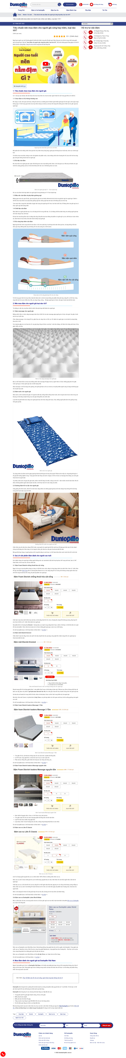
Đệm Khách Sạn (71, 10)
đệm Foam (25, 570)
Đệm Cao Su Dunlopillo (55, 12)
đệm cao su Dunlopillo (73, 900)
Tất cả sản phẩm (70, 4)
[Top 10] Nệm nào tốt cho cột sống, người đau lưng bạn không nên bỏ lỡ (43, 978)
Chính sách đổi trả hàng (44, 1040)
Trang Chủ (21, 10)
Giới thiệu (66, 1035)
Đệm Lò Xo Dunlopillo (38, 10)
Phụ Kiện (88, 10)
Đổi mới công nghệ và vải (70, 1042)
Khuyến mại (92, 1038)
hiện (24, 86)
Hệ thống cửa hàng (98, 4)
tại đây (44, 630)
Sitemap (92, 1040)
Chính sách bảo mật (43, 1045)
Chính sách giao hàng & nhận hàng (46, 1042)
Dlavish (31, 1014)
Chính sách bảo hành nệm (44, 1038)
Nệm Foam (62, 1014)
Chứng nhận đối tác (94, 1035)
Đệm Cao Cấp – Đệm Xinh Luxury (97, 1042)
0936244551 (86, 4)
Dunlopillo (40, 1014)
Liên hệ (40, 1035)
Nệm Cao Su (52, 1014)
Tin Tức (104, 10)
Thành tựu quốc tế (68, 1040)
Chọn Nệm (21, 1014)
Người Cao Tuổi (19, 1017)
